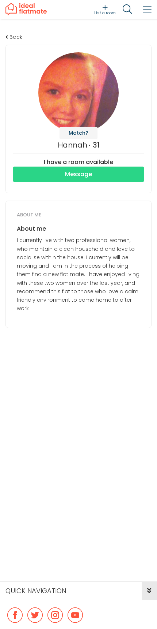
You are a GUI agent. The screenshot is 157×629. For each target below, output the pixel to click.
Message (78, 174)
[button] (149, 591)
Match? (78, 133)
